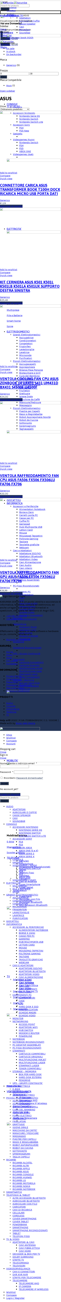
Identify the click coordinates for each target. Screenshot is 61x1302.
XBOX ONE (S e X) (28, 850)
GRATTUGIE (19, 1124)
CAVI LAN (24, 986)
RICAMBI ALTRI (15, 15)
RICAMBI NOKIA (21, 1186)
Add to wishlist (8, 172)
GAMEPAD (24, 938)
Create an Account (10, 794)
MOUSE (23, 947)
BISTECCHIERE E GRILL (25, 1106)
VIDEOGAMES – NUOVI (25, 865)
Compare (5, 175)
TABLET (16, 1233)
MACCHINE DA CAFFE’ (25, 1130)
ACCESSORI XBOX (22, 847)
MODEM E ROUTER (29, 1033)
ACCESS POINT (27, 1024)
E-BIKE (16, 1089)
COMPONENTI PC (22, 994)
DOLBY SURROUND (23, 1256)
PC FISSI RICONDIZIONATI (27, 1047)
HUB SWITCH (26, 1030)
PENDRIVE (24, 1080)
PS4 (21, 841)
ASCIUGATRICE (21, 897)
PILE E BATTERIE (21, 888)
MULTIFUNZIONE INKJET (32, 1059)
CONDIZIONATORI (22, 900)
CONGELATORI (20, 903)
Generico (11, 65)
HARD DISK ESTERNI (30, 1077)
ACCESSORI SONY (22, 838)
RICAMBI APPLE (21, 1168)
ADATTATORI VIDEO (29, 974)
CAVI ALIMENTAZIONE (31, 977)
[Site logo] (13, 2)
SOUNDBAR (19, 821)
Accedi (4, 783)
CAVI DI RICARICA (22, 1209)
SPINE (16, 891)
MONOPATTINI (20, 1092)
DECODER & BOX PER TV (26, 1253)
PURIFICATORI (20, 918)
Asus (9, 85)
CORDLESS (18, 1215)
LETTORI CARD (27, 944)
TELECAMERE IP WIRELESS (33, 1289)
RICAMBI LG (19, 1180)
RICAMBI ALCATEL (22, 1162)
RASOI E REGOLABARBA (25, 1142)
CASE (22, 1000)
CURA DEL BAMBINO (24, 1109)
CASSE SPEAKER (21, 815)
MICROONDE (20, 906)
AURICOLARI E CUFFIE (25, 812)
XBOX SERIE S (26, 853)
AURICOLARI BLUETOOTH (26, 1200)
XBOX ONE (24, 877)
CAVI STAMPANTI (28, 988)
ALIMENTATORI (27, 997)
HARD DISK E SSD (28, 1006)
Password (6, 772)
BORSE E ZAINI (27, 933)
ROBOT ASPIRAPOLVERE (25, 1144)
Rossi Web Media (25, 723)
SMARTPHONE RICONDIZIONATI (30, 1230)
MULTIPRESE (20, 885)
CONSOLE (18, 859)
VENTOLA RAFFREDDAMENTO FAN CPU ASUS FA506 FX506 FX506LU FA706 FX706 (29, 480)
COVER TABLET (21, 1221)
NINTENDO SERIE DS (30, 829)
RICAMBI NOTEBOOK (24, 1189)
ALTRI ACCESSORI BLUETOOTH (29, 1197)
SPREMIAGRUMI (21, 1153)
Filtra (3, 77)
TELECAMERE (20, 1280)
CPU (21, 1003)
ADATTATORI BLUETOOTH (32, 971)
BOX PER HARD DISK (30, 1074)
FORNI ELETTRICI (22, 1115)
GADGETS (18, 862)
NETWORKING (20, 1021)
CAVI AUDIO (25, 980)
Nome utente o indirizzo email (18, 763)
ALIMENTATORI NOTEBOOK (33, 930)
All (18, 106)
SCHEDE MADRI (27, 1012)
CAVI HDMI (25, 1250)
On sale (10, 48)
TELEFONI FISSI (21, 1236)
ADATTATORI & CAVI (23, 1242)
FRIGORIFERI (20, 909)
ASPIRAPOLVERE (21, 1103)
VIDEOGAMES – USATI (24, 880)
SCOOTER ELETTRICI (24, 1094)
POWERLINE (25, 1036)
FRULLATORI (19, 1121)
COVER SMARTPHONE (24, 1218)
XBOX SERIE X (26, 856)
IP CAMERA (25, 1286)
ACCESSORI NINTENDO (25, 827)
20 (11, 106)
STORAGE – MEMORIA (24, 1071)
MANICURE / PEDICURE (26, 1133)
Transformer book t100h (19, 37)
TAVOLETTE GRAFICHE (31, 959)
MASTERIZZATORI (28, 1009)
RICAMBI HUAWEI (22, 1177)
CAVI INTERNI (26, 983)
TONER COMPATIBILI (30, 1068)
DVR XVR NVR (20, 1274)
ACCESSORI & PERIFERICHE (28, 927)
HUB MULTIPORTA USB (31, 941)
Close (3, 29)
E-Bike (10, 841)
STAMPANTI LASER (29, 1065)
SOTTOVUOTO (20, 1150)
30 (15, 106)
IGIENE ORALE (20, 1127)
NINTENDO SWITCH (30, 832)
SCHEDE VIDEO (27, 1015)
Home (3, 15)
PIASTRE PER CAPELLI (24, 1139)
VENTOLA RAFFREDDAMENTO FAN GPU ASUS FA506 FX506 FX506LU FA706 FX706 (29, 576)
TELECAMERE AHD (29, 1283)
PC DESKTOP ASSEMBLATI (27, 1044)
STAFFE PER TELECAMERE (27, 1277)
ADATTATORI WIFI (28, 1027)
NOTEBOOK (19, 1039)
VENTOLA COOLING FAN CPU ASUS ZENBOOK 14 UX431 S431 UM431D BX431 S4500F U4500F (29, 383)
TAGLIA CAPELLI (21, 1156)
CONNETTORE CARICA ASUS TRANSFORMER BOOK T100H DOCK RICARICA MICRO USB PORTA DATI (30, 189)
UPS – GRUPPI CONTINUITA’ (28, 1083)
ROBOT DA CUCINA (23, 1147)
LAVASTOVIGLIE (21, 912)
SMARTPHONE (20, 1227)
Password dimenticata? (29, 777)
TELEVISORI (19, 1265)
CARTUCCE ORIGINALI (31, 1056)
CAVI (15, 818)
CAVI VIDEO (25, 991)
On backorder (13, 54)
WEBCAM (24, 962)
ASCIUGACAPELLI (22, 1100)
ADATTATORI (19, 809)
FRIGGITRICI (19, 1118)
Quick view (6, 178)
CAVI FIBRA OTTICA (29, 1248)
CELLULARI (19, 1212)
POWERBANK (20, 1224)
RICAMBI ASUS (21, 1171)
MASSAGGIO (19, 1136)
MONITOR (18, 1018)
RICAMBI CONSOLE (23, 1174)
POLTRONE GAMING (30, 953)
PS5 (21, 844)
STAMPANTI (19, 1050)
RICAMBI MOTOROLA (24, 1183)
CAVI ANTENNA (27, 1245)
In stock (10, 51)
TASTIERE (24, 956)
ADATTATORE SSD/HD (30, 968)
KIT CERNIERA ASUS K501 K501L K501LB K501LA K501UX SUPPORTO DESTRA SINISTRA (30, 286)
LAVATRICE (18, 915)
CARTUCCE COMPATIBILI (32, 1053)
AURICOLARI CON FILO (25, 1203)
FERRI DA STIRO (21, 1112)
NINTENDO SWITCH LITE (32, 835)
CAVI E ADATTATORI (23, 965)
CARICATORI (19, 1206)
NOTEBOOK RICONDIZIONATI (28, 1041)
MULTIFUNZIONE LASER (32, 1062)
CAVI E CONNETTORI (24, 1271)
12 (8, 106)
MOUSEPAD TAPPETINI (31, 950)
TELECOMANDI (21, 1262)
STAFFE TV (18, 1259)
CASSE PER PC (27, 935)
